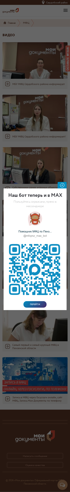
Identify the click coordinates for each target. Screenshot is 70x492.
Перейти (35, 304)
